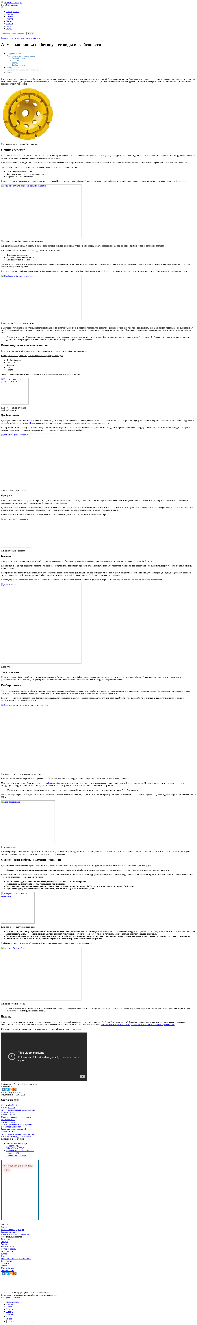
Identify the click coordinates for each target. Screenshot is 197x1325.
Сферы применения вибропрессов (16, 1124)
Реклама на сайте (9, 1232)
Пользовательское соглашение (15, 1234)
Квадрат (15, 63)
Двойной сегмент (19, 58)
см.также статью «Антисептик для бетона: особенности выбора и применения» (137, 1024)
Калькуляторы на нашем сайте (17, 1168)
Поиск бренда (7, 1268)
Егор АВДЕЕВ (14, 1092)
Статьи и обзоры (8, 1249)
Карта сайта (6, 1261)
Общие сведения (14, 53)
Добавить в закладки (12, 2)
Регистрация (12, 5)
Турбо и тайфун (18, 65)
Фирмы (9, 14)
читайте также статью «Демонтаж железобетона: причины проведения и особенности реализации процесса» (57, 423)
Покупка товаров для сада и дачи (16, 1117)
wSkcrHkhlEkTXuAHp (16, 1155)
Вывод (9, 72)
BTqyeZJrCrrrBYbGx (15, 1148)
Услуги (9, 19)
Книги (4, 1256)
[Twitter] (7, 1089)
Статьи (9, 24)
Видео (9, 28)
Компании (6, 1239)
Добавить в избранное (11, 1084)
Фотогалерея (7, 1251)
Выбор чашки (13, 67)
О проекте (5, 1227)
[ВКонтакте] (3, 1089)
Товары (9, 16)
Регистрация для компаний (13, 1129)
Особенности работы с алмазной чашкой (24, 70)
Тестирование (7, 1270)
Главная (4, 38)
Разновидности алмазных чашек (21, 56)
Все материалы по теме (11, 1127)
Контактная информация (12, 1229)
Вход (3, 5)
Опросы (4, 1266)
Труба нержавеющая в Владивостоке (18, 1110)
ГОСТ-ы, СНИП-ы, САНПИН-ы (16, 1258)
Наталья (11, 1107)
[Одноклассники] (11, 1089)
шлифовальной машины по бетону (60, 783)
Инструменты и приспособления (25, 38)
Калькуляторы (12, 11)
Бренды (9, 21)
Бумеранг (16, 60)
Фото (8, 26)
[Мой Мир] (14, 1089)
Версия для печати (30, 1084)
